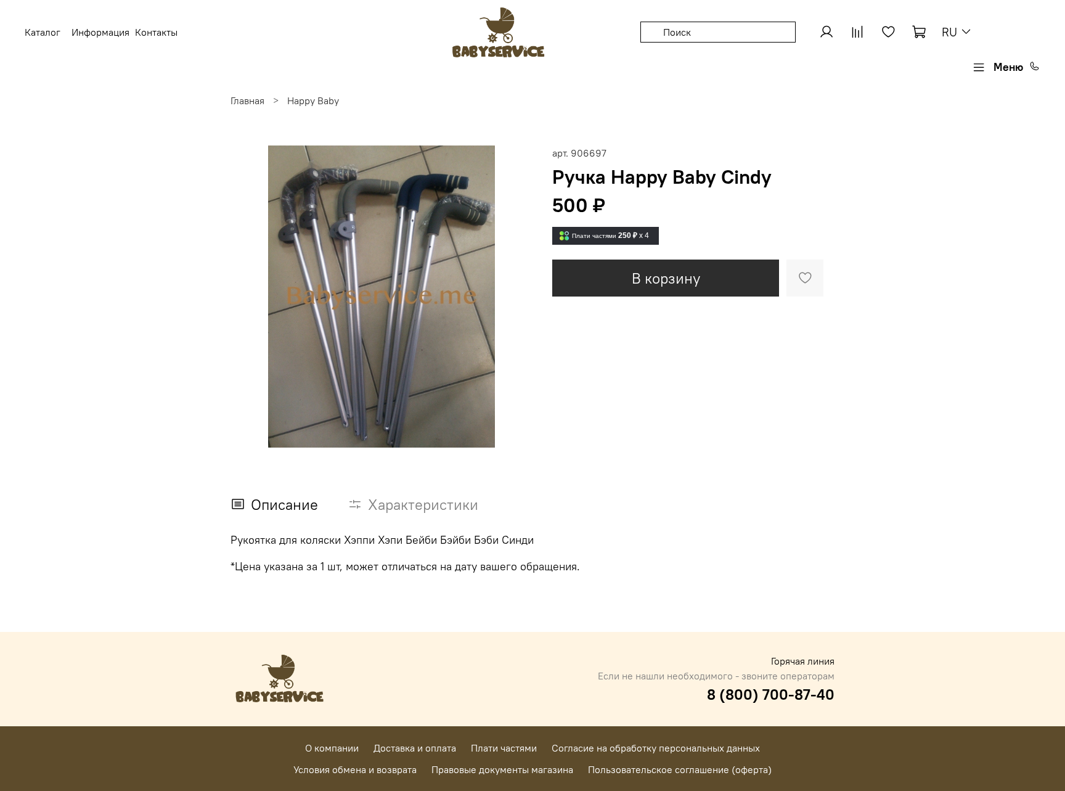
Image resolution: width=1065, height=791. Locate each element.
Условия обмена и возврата (355, 769)
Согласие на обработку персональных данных (656, 748)
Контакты (156, 32)
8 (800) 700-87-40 (770, 694)
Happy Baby (313, 100)
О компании (332, 748)
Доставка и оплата (414, 748)
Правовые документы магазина (502, 769)
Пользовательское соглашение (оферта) (680, 769)
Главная (247, 100)
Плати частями (504, 748)
